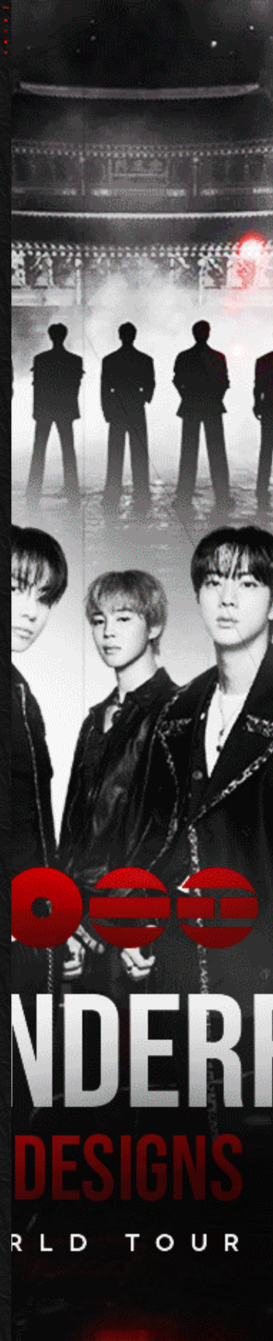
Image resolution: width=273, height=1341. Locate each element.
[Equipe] (5, 52)
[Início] (5, 20)
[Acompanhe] (5, 42)
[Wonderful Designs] (5, 7)
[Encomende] (5, 31)
